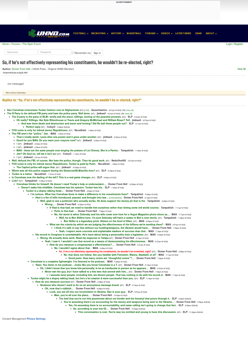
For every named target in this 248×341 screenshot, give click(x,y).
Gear (198, 33)
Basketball (134, 33)
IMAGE (118, 197)
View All (241, 69)
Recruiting (98, 33)
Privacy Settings (36, 318)
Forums (150, 33)
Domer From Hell (21, 69)
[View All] (129, 110)
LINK (87, 110)
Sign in (97, 53)
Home (5, 44)
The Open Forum (31, 44)
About (210, 33)
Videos (165, 33)
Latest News (183, 33)
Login (229, 44)
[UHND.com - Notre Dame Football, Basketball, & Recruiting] (49, 33)
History (116, 33)
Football (79, 33)
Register (238, 44)
